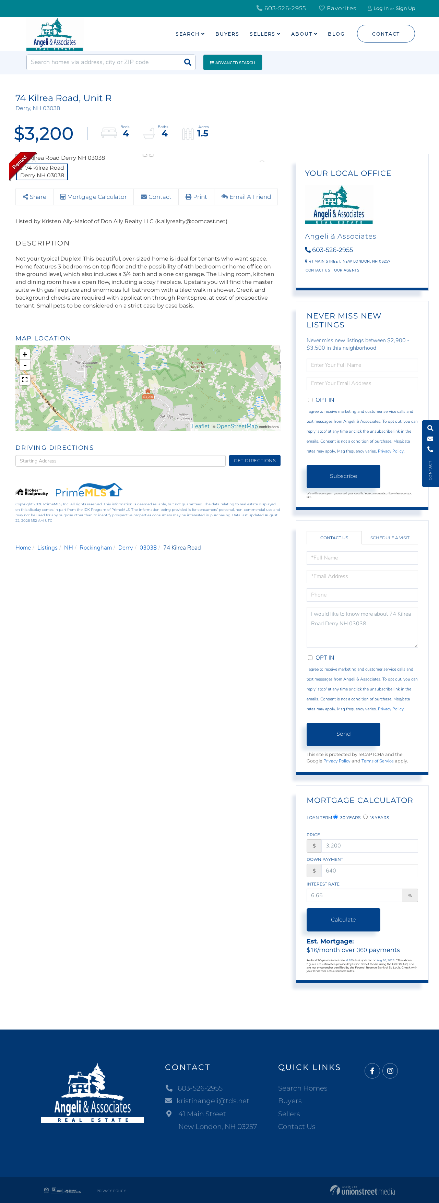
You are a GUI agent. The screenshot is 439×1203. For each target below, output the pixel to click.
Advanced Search (235, 62)
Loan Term (319, 817)
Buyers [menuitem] (227, 34)
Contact (386, 34)
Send (343, 734)
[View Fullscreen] (25, 380)
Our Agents (346, 270)
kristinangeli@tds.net (213, 1101)
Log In (381, 8)
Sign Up (405, 8)
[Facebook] (372, 1071)
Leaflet (201, 426)
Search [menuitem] (188, 34)
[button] (187, 62)
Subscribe (343, 476)
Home (23, 548)
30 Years (349, 817)
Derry (125, 548)
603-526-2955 (284, 8)
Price (313, 834)
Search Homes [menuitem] (303, 1088)
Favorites (340, 8)
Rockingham (96, 548)
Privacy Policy (391, 451)
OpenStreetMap (237, 426)
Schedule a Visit (390, 537)
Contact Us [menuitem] (297, 1126)
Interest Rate (323, 884)
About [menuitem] (301, 34)
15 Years (379, 817)
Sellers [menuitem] (262, 34)
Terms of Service (377, 761)
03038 (148, 548)
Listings (47, 548)
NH (68, 548)
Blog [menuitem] (336, 34)
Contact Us (318, 270)
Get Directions (255, 460)
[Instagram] (390, 1071)
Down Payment (325, 859)
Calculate (343, 919)
